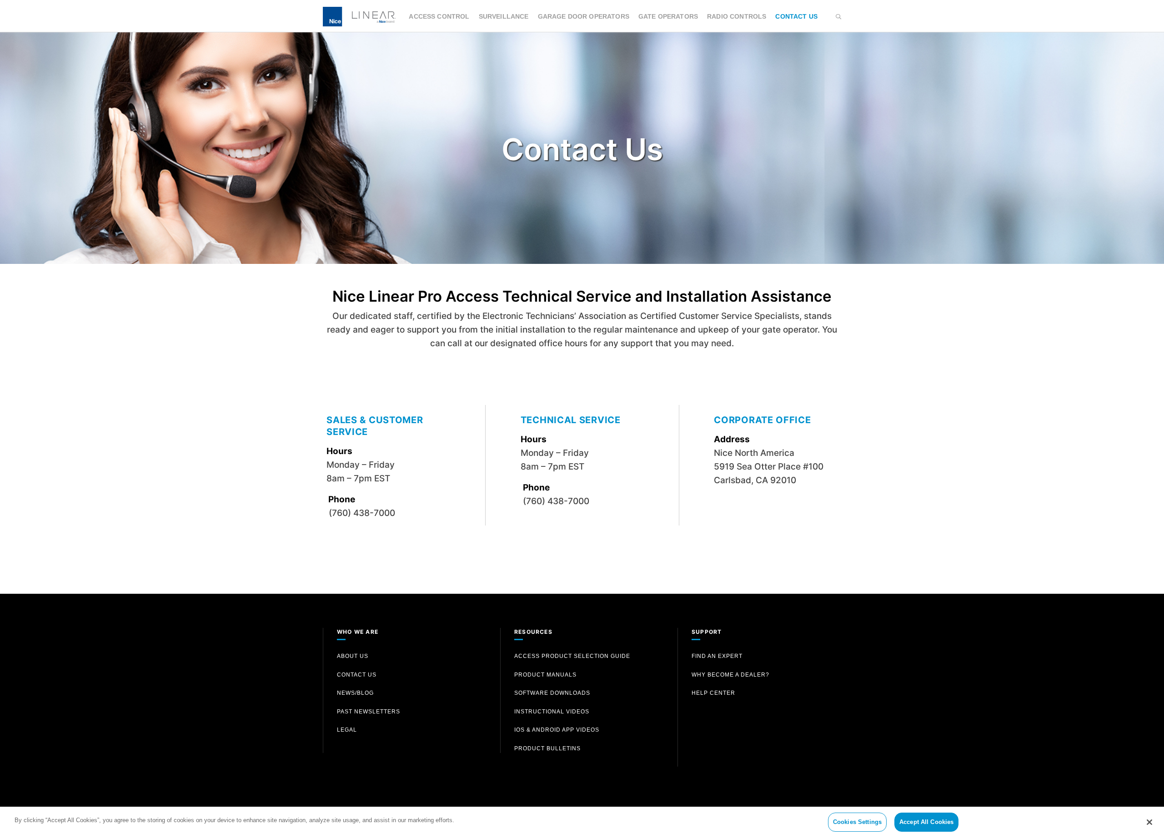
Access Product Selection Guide (572, 656)
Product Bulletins (547, 748)
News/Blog (355, 693)
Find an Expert (717, 656)
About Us (352, 656)
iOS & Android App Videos (556, 730)
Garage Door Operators (583, 16)
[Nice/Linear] (359, 16)
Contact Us (796, 16)
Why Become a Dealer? (730, 675)
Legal (347, 730)
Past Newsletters (368, 711)
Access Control (439, 16)
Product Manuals (545, 675)
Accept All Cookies (926, 822)
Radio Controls (736, 16)
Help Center (713, 693)
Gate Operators (668, 16)
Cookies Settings (857, 822)
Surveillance (504, 16)
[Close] (1149, 822)
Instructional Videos (551, 711)
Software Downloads (552, 693)
